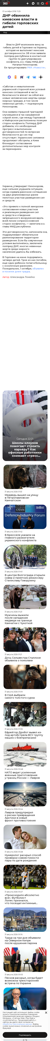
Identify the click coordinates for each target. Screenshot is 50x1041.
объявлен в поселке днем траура (23, 270)
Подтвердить (25, 1035)
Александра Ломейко (22, 277)
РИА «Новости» (36, 67)
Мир (5, 32)
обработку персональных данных (17, 1024)
